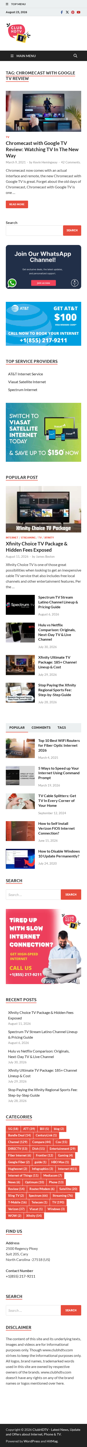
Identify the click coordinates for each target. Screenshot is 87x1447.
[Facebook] (61, 12)
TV (7, 137)
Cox (61, 1142)
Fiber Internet (19, 1155)
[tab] (17, 727)
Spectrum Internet (22, 389)
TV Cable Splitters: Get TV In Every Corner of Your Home (57, 800)
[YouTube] (78, 12)
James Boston (45, 556)
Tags (62, 727)
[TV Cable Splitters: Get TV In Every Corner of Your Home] (20, 796)
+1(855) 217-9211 (20, 1276)
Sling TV (16, 1195)
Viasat (36, 1209)
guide (40, 1162)
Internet (12, 537)
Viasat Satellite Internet (27, 381)
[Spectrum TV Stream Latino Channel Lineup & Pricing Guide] (20, 597)
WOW (14, 1216)
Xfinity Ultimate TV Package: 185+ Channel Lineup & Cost (57, 662)
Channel (17, 1142)
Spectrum (38, 1195)
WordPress (32, 1441)
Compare (41, 1142)
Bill (44, 1129)
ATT (29, 1129)
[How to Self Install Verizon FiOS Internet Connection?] (20, 824)
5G (13, 1129)
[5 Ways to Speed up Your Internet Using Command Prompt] (20, 768)
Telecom (39, 1202)
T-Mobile (17, 1202)
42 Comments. (71, 162)
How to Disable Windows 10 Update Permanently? (59, 853)
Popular (17, 727)
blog (59, 1129)
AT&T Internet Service (25, 374)
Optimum (34, 1182)
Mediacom (52, 1175)
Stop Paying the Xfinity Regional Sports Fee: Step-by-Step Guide (57, 690)
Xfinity (49, 537)
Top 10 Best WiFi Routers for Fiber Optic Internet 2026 (59, 745)
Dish (38, 1148)
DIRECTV (17, 1148)
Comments (41, 727)
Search (11, 222)
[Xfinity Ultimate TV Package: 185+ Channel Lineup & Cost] (20, 657)
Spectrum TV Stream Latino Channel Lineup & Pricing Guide (58, 602)
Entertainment (62, 1148)
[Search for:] (43, 894)
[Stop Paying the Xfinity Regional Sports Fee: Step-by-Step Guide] (20, 685)
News (14, 1182)
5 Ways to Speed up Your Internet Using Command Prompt (59, 773)
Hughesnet (17, 1169)
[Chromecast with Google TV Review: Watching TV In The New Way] (43, 111)
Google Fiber (19, 1162)
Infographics (42, 1169)
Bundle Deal (19, 1135)
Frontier (44, 1155)
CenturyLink (46, 1135)
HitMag (52, 1441)
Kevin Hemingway (45, 162)
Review (16, 1189)
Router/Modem (42, 1189)
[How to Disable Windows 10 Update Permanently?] (20, 851)
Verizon (16, 1209)
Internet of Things (23, 1175)
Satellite (68, 1189)
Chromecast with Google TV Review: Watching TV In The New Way (42, 149)
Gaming (65, 1155)
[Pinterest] (73, 12)
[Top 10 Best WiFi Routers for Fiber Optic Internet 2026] (20, 741)
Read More (15, 203)
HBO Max (60, 1162)
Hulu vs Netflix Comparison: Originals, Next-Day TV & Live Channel (57, 632)
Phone (56, 1182)
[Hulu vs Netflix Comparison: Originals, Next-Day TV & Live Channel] (20, 625)
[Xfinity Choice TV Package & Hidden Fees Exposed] (43, 488)
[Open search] (75, 56)
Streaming (28, 537)
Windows (56, 1209)
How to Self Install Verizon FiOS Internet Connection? (56, 828)
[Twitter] (67, 12)
